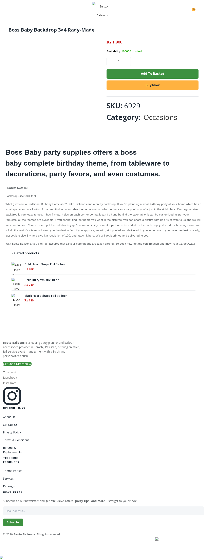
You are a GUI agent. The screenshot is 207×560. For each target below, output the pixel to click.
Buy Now (153, 85)
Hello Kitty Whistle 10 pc (41, 280)
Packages (9, 486)
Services (8, 478)
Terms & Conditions (16, 440)
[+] (127, 61)
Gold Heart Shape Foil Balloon (45, 264)
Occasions (160, 117)
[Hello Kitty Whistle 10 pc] (16, 290)
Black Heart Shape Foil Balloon (46, 296)
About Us (9, 417)
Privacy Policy (12, 432)
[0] (190, 11)
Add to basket (152, 73)
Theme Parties (12, 471)
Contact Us (10, 425)
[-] (110, 61)
